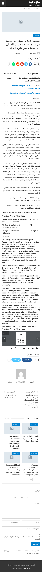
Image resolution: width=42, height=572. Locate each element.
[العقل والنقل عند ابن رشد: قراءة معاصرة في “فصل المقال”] (30, 428)
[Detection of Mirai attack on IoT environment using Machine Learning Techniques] (12, 457)
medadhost (26, 568)
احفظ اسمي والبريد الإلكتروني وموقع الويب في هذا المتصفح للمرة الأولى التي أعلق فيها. (22, 538)
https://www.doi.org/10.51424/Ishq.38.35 (25, 93)
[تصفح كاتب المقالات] (21, 374)
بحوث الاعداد (36, 35)
